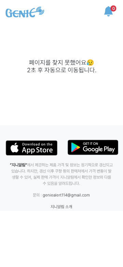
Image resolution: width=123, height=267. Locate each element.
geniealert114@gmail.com (66, 195)
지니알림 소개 (61, 206)
